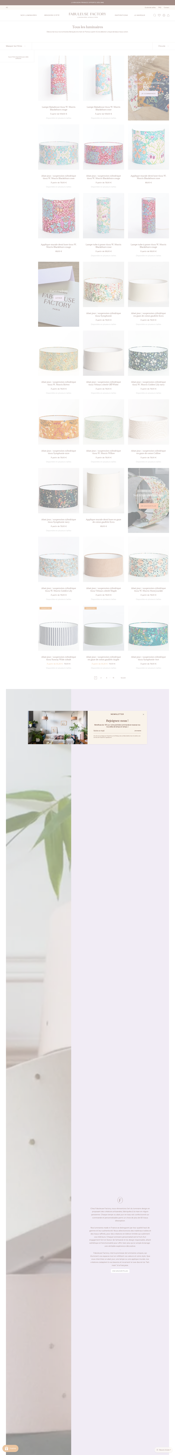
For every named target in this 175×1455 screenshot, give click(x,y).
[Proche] (143, 714)
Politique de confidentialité (122, 736)
